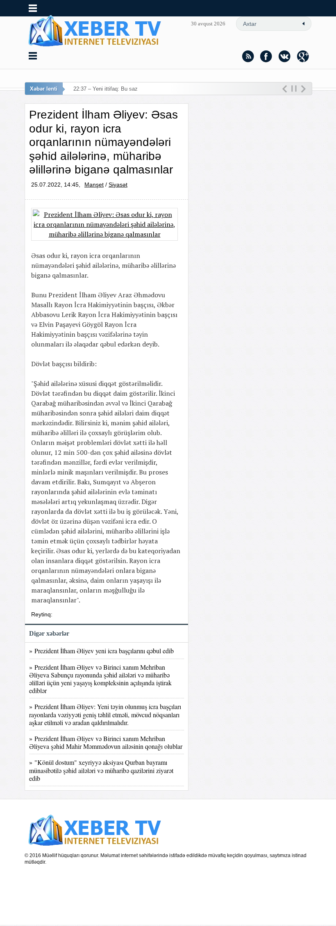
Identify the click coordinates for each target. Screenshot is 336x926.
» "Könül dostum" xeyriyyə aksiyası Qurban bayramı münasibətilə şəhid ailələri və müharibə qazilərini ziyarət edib (101, 770)
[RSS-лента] (248, 56)
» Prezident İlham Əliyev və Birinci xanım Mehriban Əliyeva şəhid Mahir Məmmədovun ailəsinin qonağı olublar (105, 742)
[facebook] (266, 56)
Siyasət (118, 184)
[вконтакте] (285, 56)
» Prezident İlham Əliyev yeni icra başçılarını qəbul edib (101, 650)
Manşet (94, 184)
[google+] (303, 56)
